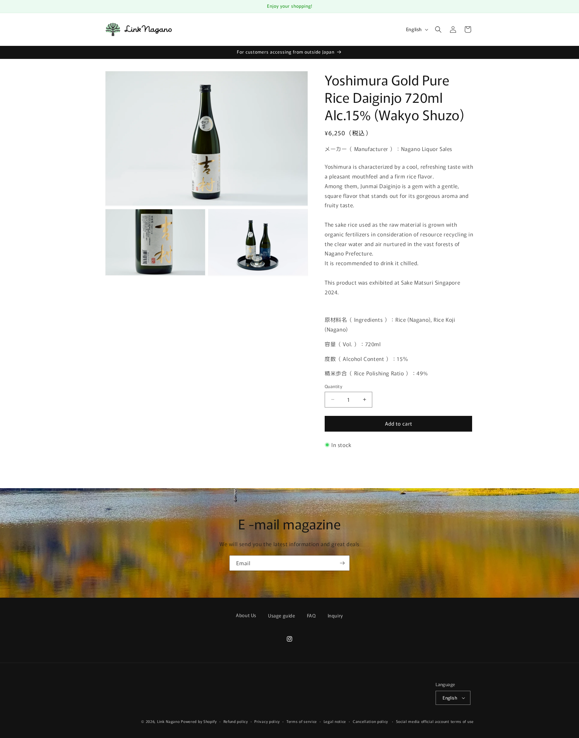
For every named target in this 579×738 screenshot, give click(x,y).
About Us (246, 615)
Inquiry (335, 615)
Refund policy (235, 721)
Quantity (333, 386)
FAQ (311, 615)
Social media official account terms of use (435, 721)
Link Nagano (168, 721)
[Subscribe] (342, 563)
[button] (438, 29)
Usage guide (281, 615)
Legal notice (335, 721)
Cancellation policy (370, 721)
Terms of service (301, 721)
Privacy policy (267, 721)
